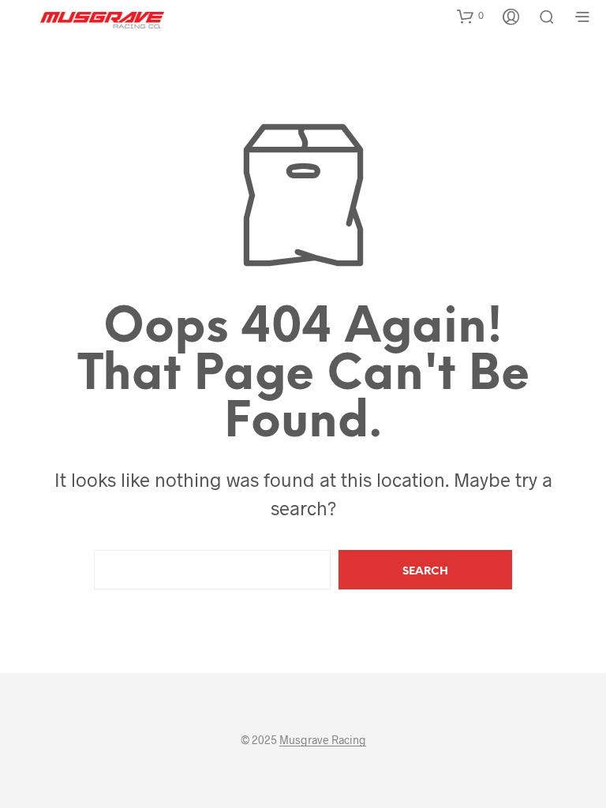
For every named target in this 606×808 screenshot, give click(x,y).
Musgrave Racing (322, 740)
